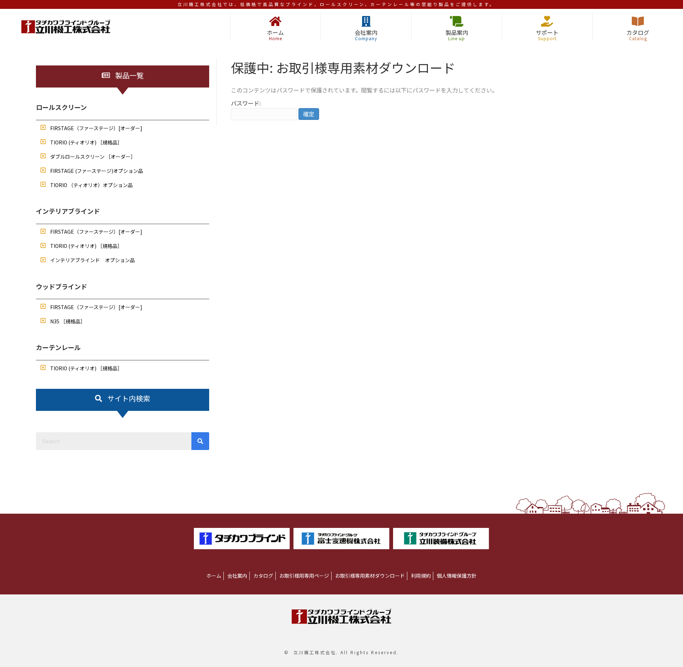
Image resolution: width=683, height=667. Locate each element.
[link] (214, 576)
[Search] (200, 441)
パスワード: (246, 103)
